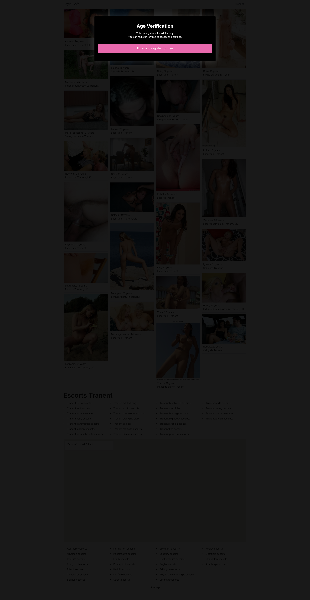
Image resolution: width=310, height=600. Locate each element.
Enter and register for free (155, 48)
